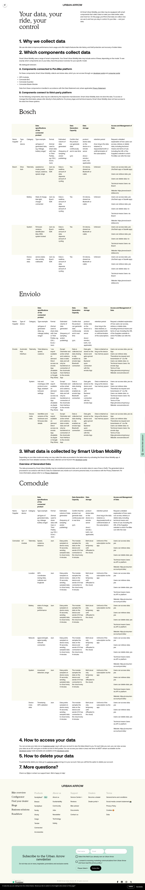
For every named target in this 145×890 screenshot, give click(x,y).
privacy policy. (97, 863)
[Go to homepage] (72, 5)
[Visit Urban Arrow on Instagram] (126, 882)
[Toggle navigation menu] (5, 5)
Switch (131, 886)
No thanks (139, 886)
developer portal (81, 460)
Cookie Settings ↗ (72, 883)
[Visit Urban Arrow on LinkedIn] (122, 882)
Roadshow (17, 814)
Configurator (18, 797)
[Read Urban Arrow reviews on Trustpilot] (18, 882)
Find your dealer (20, 801)
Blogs (14, 805)
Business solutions (20, 809)
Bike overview (19, 792)
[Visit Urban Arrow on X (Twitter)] (131, 882)
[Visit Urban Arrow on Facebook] (118, 882)
